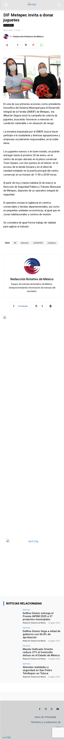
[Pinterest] (33, 45)
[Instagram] (46, 709)
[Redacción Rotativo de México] (6, 36)
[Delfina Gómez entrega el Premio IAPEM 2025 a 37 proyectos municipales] (12, 615)
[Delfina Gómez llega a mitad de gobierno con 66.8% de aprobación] (12, 633)
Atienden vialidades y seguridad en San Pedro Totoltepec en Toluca (37, 670)
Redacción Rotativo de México (28, 36)
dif (15, 243)
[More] (50, 306)
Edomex (8, 25)
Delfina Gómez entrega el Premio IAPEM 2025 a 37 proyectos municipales (38, 616)
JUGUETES (38, 243)
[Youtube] (58, 709)
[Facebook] (17, 45)
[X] (25, 45)
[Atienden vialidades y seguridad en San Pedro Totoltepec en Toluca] (12, 669)
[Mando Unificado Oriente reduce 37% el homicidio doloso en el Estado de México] (12, 651)
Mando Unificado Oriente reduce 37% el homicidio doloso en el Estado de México (41, 652)
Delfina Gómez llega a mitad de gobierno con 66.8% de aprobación (41, 634)
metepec (52, 243)
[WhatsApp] (41, 45)
